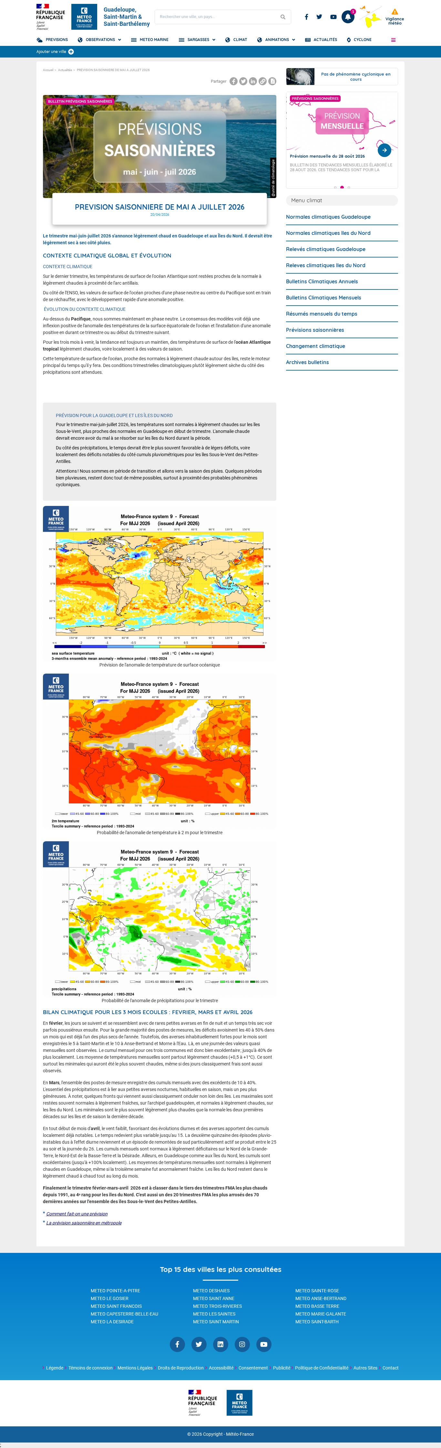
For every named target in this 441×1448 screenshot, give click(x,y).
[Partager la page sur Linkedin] (253, 81)
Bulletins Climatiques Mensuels (323, 297)
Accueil (48, 70)
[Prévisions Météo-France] (84, 17)
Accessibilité (221, 1368)
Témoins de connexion (90, 1368)
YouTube (264, 1344)
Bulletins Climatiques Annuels (322, 281)
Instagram (242, 1344)
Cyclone (363, 39)
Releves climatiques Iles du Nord (325, 265)
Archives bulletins (307, 362)
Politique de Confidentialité (321, 1368)
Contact (391, 1368)
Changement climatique (315, 346)
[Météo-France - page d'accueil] (239, 1403)
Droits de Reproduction (181, 1368)
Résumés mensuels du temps (321, 313)
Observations (100, 39)
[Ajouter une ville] (71, 52)
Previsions (57, 39)
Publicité (281, 1368)
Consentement (253, 1368)
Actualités (325, 39)
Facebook (306, 17)
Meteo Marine (154, 39)
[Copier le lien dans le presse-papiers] (263, 81)
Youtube (333, 17)
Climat (240, 39)
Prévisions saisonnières (315, 330)
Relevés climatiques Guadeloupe (325, 249)
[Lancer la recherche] (282, 17)
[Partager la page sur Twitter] (243, 81)
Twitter (319, 17)
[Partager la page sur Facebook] (234, 81)
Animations (277, 39)
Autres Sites (365, 1368)
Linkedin (220, 1344)
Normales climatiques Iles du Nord (328, 233)
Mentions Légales (135, 1368)
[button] (393, 40)
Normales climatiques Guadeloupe (328, 217)
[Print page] (272, 81)
